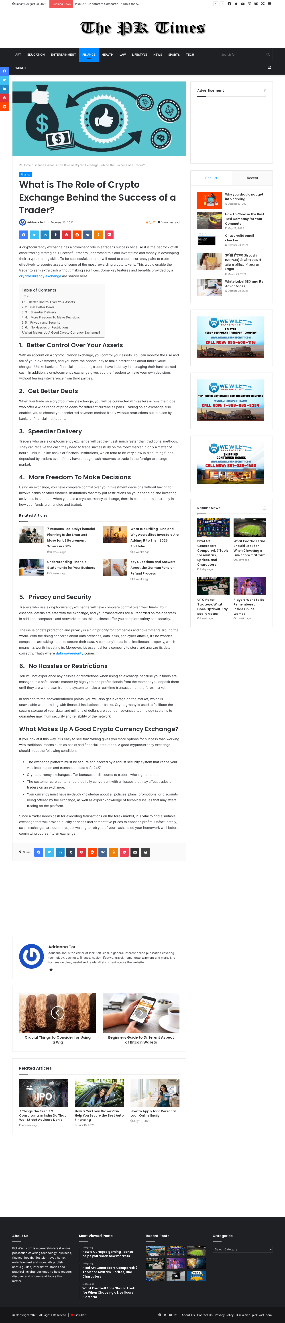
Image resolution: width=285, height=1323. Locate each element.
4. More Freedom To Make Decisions (52, 317)
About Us (188, 1315)
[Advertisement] (99, 899)
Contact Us (205, 1315)
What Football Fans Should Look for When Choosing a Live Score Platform (250, 548)
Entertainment (63, 54)
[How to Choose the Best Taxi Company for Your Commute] (209, 220)
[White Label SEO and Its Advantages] (209, 287)
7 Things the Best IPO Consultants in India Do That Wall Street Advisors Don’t (42, 1115)
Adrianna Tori (36, 222)
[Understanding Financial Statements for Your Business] (31, 567)
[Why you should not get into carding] (209, 200)
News (157, 54)
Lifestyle (139, 54)
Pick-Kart (80, 1315)
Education (36, 54)
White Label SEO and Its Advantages (244, 283)
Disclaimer (243, 1315)
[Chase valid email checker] (209, 241)
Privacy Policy (224, 1315)
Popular (211, 178)
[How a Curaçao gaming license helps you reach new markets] (155, 1251)
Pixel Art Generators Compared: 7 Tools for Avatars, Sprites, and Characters (128, 4)
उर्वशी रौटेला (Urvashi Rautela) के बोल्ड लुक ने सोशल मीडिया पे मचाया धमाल (243, 262)
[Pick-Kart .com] (142, 28)
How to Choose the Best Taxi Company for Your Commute (244, 219)
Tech (190, 54)
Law (123, 54)
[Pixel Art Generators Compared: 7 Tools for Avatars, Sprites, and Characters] (213, 527)
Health (107, 54)
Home (26, 165)
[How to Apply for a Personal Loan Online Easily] (154, 1093)
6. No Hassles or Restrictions (46, 327)
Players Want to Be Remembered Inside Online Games (249, 606)
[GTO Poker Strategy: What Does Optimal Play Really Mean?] (213, 586)
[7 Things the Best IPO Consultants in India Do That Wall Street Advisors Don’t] (43, 1093)
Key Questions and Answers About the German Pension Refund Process (152, 568)
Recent (252, 178)
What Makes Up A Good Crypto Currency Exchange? (62, 332)
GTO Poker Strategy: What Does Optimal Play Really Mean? (212, 606)
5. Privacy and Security (42, 322)
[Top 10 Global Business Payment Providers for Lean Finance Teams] (196, 1263)
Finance (89, 54)
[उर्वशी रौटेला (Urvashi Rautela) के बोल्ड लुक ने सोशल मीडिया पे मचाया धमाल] (209, 261)
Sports (174, 54)
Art (18, 54)
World (20, 68)
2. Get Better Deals (39, 307)
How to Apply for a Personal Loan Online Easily (153, 1113)
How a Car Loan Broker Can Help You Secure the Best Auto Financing (99, 1115)
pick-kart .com (262, 1315)
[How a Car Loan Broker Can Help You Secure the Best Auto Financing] (99, 1093)
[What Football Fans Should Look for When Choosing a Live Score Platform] (250, 527)
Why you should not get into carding (244, 196)
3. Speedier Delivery (40, 312)
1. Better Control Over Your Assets (49, 302)
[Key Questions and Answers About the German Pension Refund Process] (115, 567)
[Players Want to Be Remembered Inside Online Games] (250, 586)
